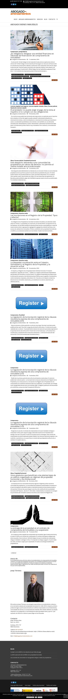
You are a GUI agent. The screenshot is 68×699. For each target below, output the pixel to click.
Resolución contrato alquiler (18, 108)
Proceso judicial (52, 106)
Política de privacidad (38, 685)
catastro (41, 285)
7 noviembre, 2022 (33, 323)
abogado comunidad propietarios (32, 183)
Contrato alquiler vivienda (36, 106)
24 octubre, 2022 (33, 481)
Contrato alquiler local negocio (19, 106)
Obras (45, 106)
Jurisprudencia (23, 51)
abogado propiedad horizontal (32, 185)
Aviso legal (27, 685)
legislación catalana (27, 78)
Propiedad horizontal (30, 160)
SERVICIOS (40, 19)
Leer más (54, 80)
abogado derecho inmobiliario (41, 130)
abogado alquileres (16, 130)
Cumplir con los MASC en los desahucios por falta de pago (25, 652)
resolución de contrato (16, 132)
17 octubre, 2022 (33, 532)
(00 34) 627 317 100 (17, 1)
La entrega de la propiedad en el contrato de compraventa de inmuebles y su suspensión (29, 529)
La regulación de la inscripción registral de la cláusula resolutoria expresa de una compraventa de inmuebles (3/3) (33, 319)
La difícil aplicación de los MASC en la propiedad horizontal (26, 655)
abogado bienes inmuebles (17, 74)
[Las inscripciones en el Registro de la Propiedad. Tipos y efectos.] (34, 202)
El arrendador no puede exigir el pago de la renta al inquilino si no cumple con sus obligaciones (32, 111)
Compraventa (14, 51)
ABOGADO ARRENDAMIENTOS (27, 19)
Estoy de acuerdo (30, 697)
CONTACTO (52, 19)
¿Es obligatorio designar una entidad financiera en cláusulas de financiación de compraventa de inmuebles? (32, 55)
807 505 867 (19, 629)
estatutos (43, 498)
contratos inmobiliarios (16, 78)
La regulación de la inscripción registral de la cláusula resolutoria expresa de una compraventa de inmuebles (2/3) (33, 371)
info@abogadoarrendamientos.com (34, 1)
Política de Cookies (51, 685)
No (35, 697)
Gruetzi (21, 685)
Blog (45, 19)
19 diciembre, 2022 (33, 114)
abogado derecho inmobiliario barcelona (20, 76)
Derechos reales (23, 213)
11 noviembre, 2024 (33, 59)
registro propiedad (43, 234)
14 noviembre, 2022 (33, 219)
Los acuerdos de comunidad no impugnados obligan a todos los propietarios (30, 657)
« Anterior (13, 553)
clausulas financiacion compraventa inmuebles (40, 76)
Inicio (15, 19)
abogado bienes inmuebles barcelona (33, 74)
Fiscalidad (22, 315)
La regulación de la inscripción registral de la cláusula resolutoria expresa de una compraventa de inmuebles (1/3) (33, 424)
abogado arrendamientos (19, 59)
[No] (66, 695)
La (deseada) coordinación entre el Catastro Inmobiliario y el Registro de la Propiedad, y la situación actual (30, 264)
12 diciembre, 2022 (33, 168)
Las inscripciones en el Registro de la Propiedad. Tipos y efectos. (33, 216)
